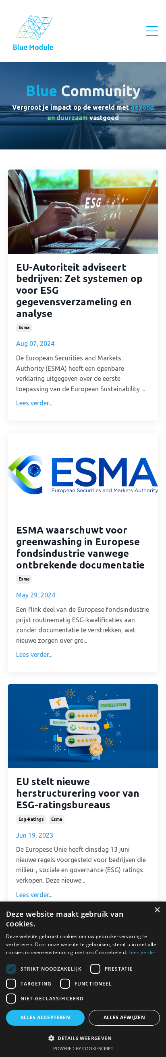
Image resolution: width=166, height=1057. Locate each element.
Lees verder (142, 952)
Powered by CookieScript (83, 1048)
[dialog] (83, 979)
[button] (83, 1038)
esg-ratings (31, 819)
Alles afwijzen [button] (124, 1017)
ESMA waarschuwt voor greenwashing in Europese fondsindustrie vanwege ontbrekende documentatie (80, 547)
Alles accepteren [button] (45, 1017)
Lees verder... (34, 403)
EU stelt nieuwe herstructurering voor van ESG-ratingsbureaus (77, 793)
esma (24, 327)
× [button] (157, 910)
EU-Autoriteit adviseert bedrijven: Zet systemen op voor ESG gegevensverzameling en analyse (79, 290)
